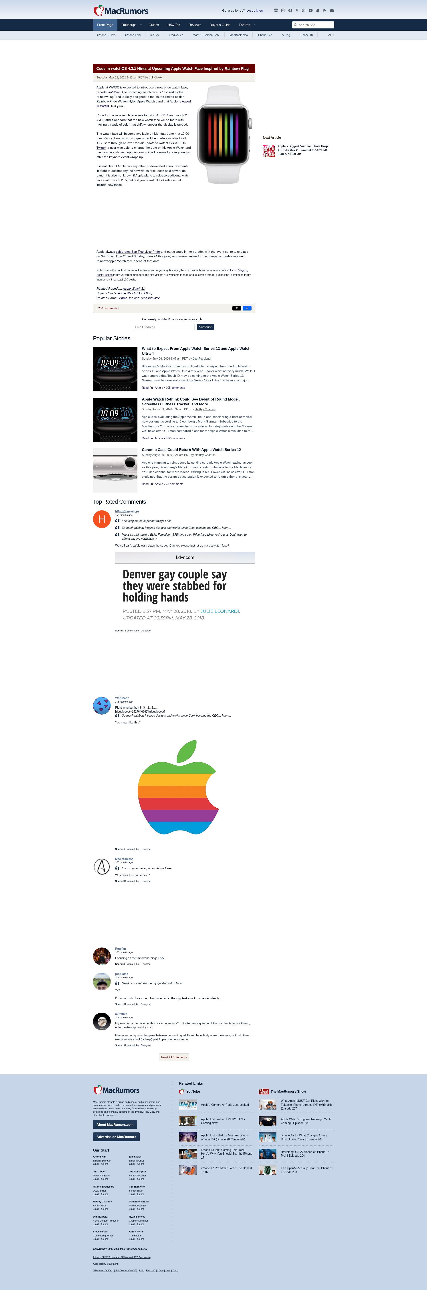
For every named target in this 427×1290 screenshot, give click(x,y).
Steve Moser (100, 1231)
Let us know (254, 10)
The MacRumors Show (288, 1091)
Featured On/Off (103, 1270)
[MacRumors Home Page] (121, 10)
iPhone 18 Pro (106, 35)
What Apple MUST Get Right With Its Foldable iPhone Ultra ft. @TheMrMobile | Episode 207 (307, 1104)
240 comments (107, 308)
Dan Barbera (100, 1216)
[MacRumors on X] (297, 10)
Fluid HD (150, 1270)
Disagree (146, 630)
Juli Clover (156, 77)
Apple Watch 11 (134, 288)
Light (168, 1270)
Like (136, 630)
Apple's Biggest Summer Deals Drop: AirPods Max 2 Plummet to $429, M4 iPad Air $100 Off (303, 150)
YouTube (193, 1091)
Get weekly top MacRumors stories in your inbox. (174, 319)
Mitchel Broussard (103, 1186)
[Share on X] (236, 308)
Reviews (195, 25)
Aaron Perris (136, 1231)
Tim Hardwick (137, 1186)
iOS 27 (154, 35)
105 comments (175, 387)
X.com (104, 1163)
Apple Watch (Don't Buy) (135, 293)
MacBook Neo (239, 35)
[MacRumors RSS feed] (325, 10)
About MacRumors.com (115, 1124)
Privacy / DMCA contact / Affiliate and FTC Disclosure (122, 1257)
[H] (102, 527)
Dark (175, 1270)
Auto (161, 1270)
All (331, 35)
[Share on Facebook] (247, 308)
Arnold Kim (99, 1156)
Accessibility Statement (105, 1263)
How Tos (173, 25)
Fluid (141, 1270)
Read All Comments (174, 1057)
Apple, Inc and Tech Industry (139, 298)
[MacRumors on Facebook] (290, 10)
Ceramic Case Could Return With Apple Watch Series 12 (191, 450)
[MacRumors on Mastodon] (303, 10)
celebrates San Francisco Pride (138, 251)
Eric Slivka (135, 1156)
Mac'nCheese (124, 859)
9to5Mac (113, 92)
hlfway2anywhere (127, 511)
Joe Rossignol (202, 358)
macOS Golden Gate (206, 35)
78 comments (174, 484)
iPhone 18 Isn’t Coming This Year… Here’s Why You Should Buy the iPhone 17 (226, 1153)
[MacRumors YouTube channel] (310, 10)
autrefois (121, 1014)
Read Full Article (152, 387)
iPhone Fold (133, 35)
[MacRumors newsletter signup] (332, 10)
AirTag (286, 35)
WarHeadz (122, 698)
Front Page (105, 25)
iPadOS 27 (176, 35)
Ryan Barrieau (137, 1216)
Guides (154, 25)
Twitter (101, 147)
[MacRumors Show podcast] (276, 10)
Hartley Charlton (205, 409)
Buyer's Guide (220, 25)
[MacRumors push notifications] (318, 10)
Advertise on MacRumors (116, 1137)
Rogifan (120, 948)
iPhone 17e (265, 35)
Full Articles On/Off (125, 1270)
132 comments (175, 438)
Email (96, 1163)
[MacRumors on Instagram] (283, 10)
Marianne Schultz (139, 1201)
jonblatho (121, 974)
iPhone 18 (306, 35)
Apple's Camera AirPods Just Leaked (225, 1104)
